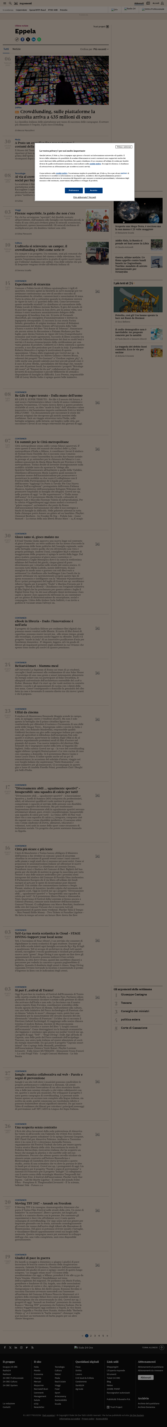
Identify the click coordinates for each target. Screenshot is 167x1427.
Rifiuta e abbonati (124, 147)
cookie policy (95, 164)
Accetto (93, 190)
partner (124, 173)
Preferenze (74, 190)
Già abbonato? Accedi (84, 197)
